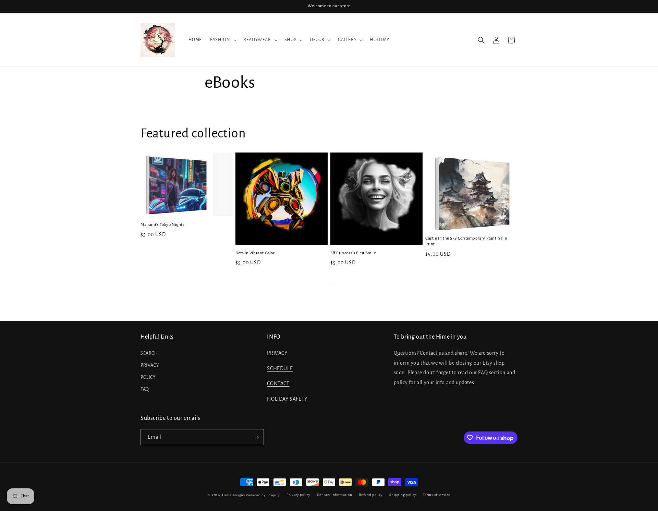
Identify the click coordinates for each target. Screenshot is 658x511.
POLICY (148, 377)
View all (329, 284)
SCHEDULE (280, 368)
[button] (222, 40)
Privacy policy (298, 495)
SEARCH (149, 353)
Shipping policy (402, 495)
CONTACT (278, 383)
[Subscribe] (256, 437)
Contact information (334, 495)
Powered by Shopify (263, 495)
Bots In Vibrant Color (255, 253)
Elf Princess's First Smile (353, 253)
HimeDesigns (233, 495)
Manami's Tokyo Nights (163, 224)
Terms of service (436, 495)
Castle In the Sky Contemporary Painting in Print (466, 241)
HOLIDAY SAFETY (287, 399)
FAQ (145, 389)
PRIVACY (150, 365)
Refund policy (370, 495)
